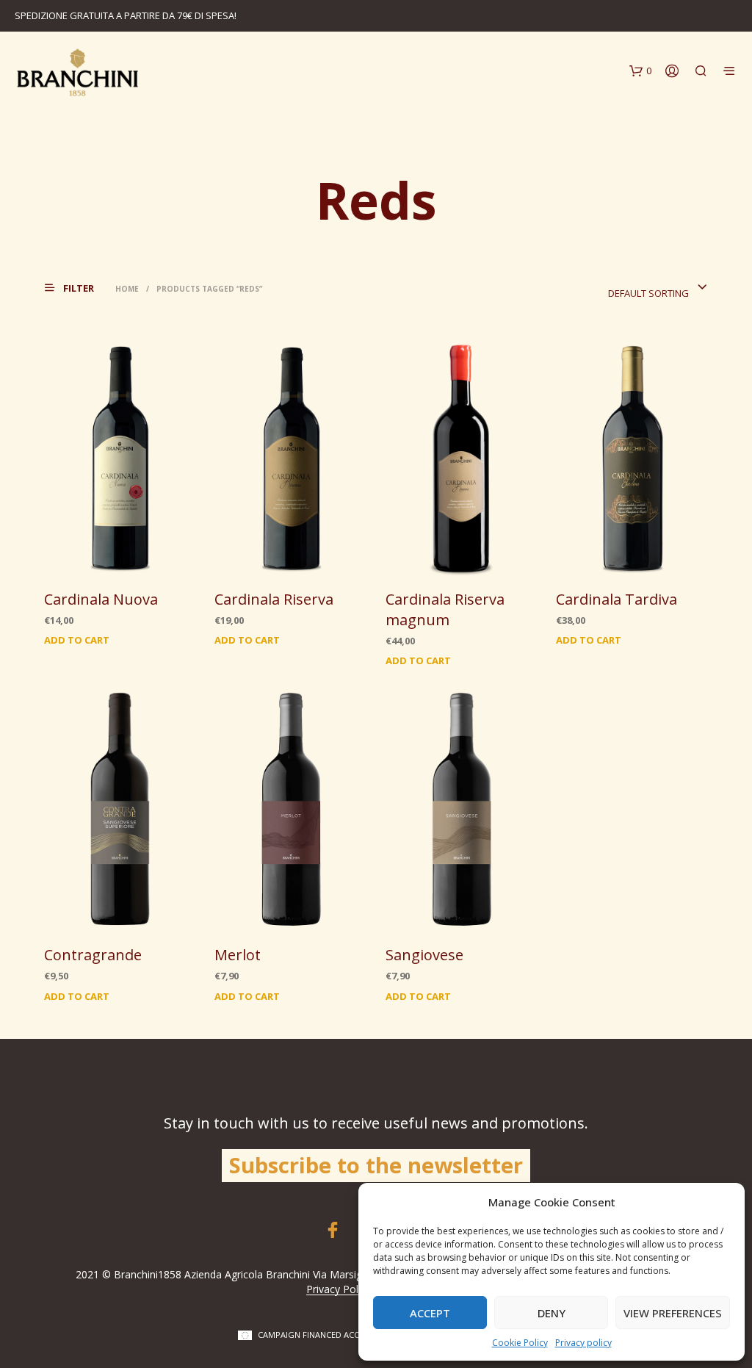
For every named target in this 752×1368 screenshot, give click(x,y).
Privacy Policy (338, 1289)
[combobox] (658, 288)
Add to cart (76, 640)
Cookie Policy (520, 1342)
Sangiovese (424, 955)
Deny (551, 1313)
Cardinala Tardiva (616, 599)
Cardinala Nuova (101, 599)
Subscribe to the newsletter (376, 1165)
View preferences (672, 1313)
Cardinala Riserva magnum (445, 609)
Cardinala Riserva (273, 599)
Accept (430, 1313)
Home (127, 289)
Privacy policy (583, 1342)
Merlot (237, 955)
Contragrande (93, 955)
